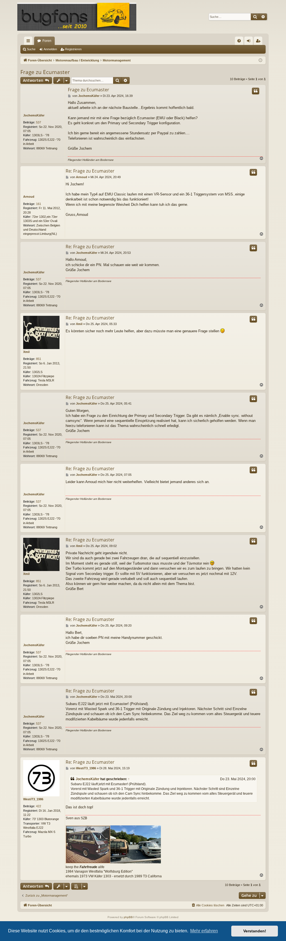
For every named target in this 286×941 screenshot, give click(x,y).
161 (38, 204)
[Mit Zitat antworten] (255, 91)
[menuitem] (239, 41)
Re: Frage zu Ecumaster (90, 171)
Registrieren (73, 49)
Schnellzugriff (29, 42)
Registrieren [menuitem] (259, 42)
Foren (46, 41)
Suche (31, 49)
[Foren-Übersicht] (76, 17)
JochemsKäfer (33, 115)
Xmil (26, 352)
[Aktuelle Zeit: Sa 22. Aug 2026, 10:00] (260, 60)
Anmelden (50, 49)
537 (38, 122)
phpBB (128, 917)
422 (38, 806)
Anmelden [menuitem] (250, 42)
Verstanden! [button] (254, 931)
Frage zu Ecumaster (45, 72)
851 (38, 358)
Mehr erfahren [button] (204, 930)
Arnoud (28, 196)
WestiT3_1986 (33, 799)
